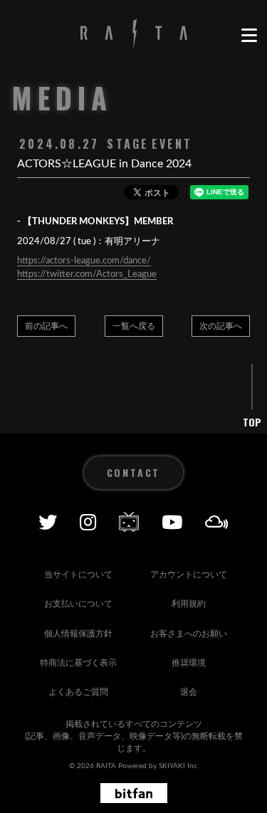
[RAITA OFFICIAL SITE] (133, 35)
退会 (188, 692)
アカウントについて (188, 574)
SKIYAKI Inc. (179, 766)
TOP (252, 422)
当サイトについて (78, 574)
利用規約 (189, 603)
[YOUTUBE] (172, 522)
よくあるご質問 (78, 692)
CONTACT (134, 472)
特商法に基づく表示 (78, 663)
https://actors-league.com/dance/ (84, 261)
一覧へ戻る (133, 326)
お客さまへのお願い (188, 633)
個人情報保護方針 (78, 633)
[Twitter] (47, 522)
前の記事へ (46, 326)
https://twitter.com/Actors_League (87, 274)
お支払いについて (78, 603)
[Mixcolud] (217, 522)
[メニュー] (248, 35)
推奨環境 (189, 663)
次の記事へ (220, 326)
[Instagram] (88, 522)
